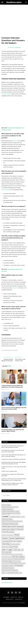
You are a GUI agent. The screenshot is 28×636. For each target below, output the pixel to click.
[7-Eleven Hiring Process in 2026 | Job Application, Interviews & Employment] (14, 377)
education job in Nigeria (7, 519)
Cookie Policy (18, 599)
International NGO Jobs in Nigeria (12, 541)
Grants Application (16, 538)
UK (20, 572)
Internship (5, 544)
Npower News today (19, 559)
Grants (5, 538)
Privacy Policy (10, 599)
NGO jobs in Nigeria (18, 557)
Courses (22, 516)
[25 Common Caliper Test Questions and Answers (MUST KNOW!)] (14, 421)
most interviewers (6, 94)
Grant (17, 535)
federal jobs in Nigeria (8, 529)
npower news (11, 559)
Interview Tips (5, 546)
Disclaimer (6, 597)
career (5, 516)
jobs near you (18, 550)
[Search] (26, 2)
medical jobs (4, 556)
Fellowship (20, 529)
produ (13, 288)
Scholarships (19, 565)
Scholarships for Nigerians (8, 568)
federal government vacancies (12, 526)
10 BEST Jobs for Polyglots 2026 (9, 471)
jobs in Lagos (7, 550)
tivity (16, 288)
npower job (4, 559)
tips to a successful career (10, 572)
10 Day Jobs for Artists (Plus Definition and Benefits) (14, 459)
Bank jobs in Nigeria (6, 505)
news (10, 556)
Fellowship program (8, 532)
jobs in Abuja (13, 547)
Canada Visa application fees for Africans (11, 513)
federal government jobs (10, 524)
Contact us (14, 597)
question (15, 140)
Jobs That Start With (6, 552)
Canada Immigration (7, 509)
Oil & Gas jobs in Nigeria (7, 561)
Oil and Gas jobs (17, 561)
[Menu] (2, 2)
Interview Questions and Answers (10, 350)
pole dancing (4, 563)
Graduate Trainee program (7, 535)
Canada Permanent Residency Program (10, 511)
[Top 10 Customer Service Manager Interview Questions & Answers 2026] (14, 399)
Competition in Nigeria (15, 516)
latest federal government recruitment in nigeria (12, 554)
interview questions (15, 544)
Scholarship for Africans (7, 565)
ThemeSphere (22, 602)
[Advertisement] (14, 22)
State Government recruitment (9, 570)
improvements (5, 189)
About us (20, 597)
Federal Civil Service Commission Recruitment (12, 521)
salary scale (22, 563)
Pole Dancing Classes (13, 563)
